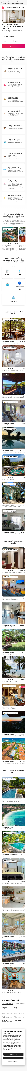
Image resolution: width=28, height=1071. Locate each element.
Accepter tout (13, 1054)
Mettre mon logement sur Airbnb (15, 7)
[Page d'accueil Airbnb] (3, 7)
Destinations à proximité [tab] (7, 1003)
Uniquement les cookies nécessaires (13, 1058)
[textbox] (7, 41)
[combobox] (13, 36)
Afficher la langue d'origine (18, 3)
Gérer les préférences (13, 1061)
